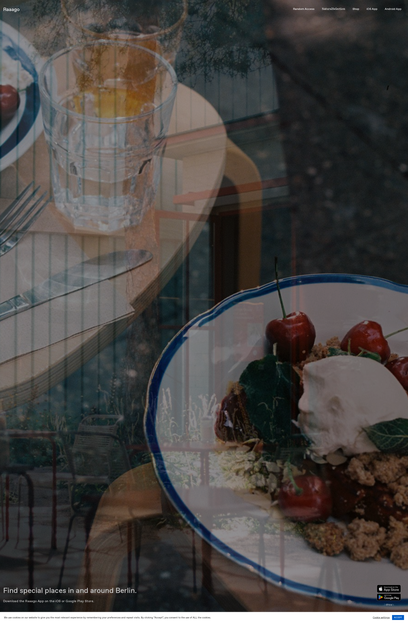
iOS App (372, 9)
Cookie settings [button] (381, 617)
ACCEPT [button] (398, 617)
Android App (393, 9)
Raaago (11, 9)
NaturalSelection (333, 9)
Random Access (303, 9)
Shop (356, 9)
